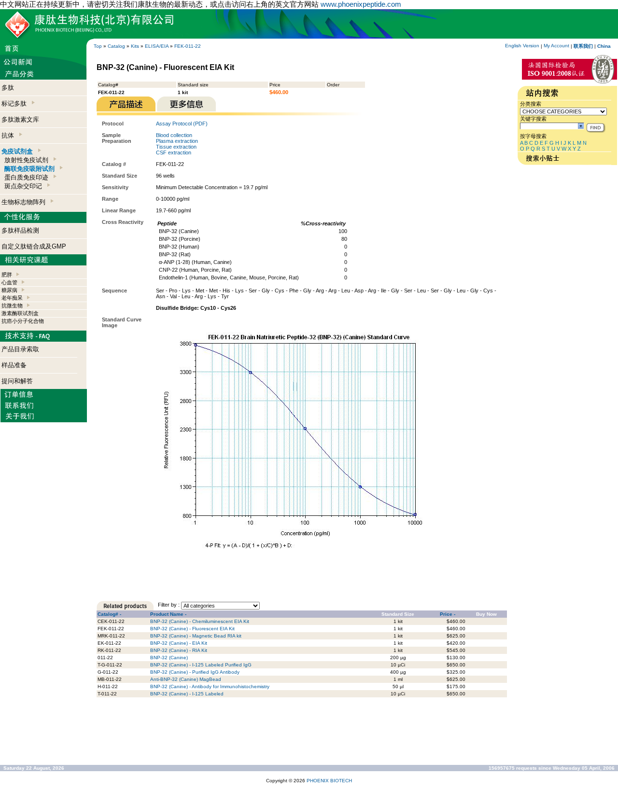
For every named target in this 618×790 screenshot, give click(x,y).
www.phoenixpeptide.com (361, 4)
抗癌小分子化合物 (22, 321)
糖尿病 (9, 290)
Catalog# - (109, 614)
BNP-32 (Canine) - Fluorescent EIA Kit (192, 628)
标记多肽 (15, 103)
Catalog (116, 46)
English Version (522, 45)
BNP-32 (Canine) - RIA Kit (178, 650)
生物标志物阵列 (25, 202)
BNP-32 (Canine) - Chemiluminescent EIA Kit (199, 621)
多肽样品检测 (20, 230)
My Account (556, 45)
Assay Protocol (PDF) (182, 123)
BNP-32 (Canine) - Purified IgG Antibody (194, 672)
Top (98, 46)
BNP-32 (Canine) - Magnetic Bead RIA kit (195, 635)
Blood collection (174, 135)
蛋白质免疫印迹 (28, 177)
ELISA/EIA (157, 46)
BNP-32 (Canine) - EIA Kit (178, 643)
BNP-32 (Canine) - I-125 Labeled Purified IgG (201, 664)
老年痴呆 (12, 298)
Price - (447, 614)
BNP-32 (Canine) (169, 657)
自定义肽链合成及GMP (33, 246)
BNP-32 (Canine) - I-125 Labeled (187, 693)
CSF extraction (173, 152)
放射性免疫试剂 (28, 160)
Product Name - (168, 614)
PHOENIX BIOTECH (329, 780)
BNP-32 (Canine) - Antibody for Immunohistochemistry (209, 686)
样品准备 (14, 365)
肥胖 (6, 274)
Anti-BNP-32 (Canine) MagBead (185, 679)
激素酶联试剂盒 (20, 313)
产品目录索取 (20, 349)
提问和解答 (17, 381)
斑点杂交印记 (25, 186)
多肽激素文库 (20, 119)
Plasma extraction (177, 141)
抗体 (9, 135)
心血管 (9, 282)
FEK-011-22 (187, 46)
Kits (135, 46)
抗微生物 (12, 305)
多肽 (7, 87)
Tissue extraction (176, 147)
